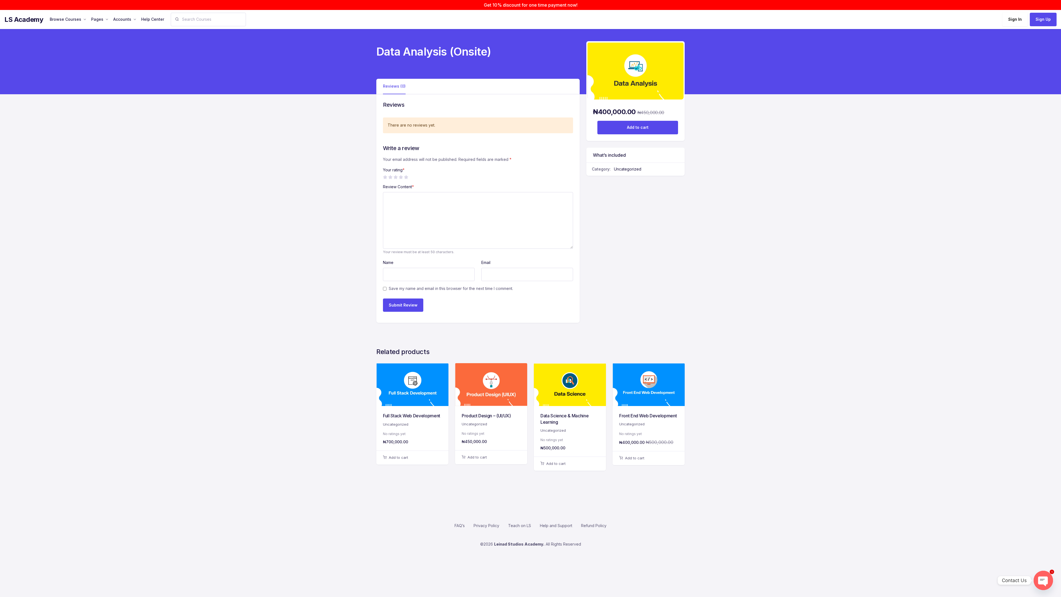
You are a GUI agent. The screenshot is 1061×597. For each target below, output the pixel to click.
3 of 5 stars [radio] (395, 177)
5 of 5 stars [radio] (406, 177)
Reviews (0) (394, 86)
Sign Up (1043, 19)
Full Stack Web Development (411, 415)
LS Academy (23, 19)
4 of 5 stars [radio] (401, 177)
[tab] (394, 86)
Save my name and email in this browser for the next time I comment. (451, 288)
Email (485, 262)
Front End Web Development (648, 415)
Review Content (398, 186)
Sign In (1015, 19)
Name (388, 262)
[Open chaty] (1043, 580)
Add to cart (637, 127)
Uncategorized (627, 169)
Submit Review (403, 305)
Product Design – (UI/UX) (486, 415)
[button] (412, 457)
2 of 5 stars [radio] (390, 177)
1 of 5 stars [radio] (385, 177)
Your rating (394, 169)
